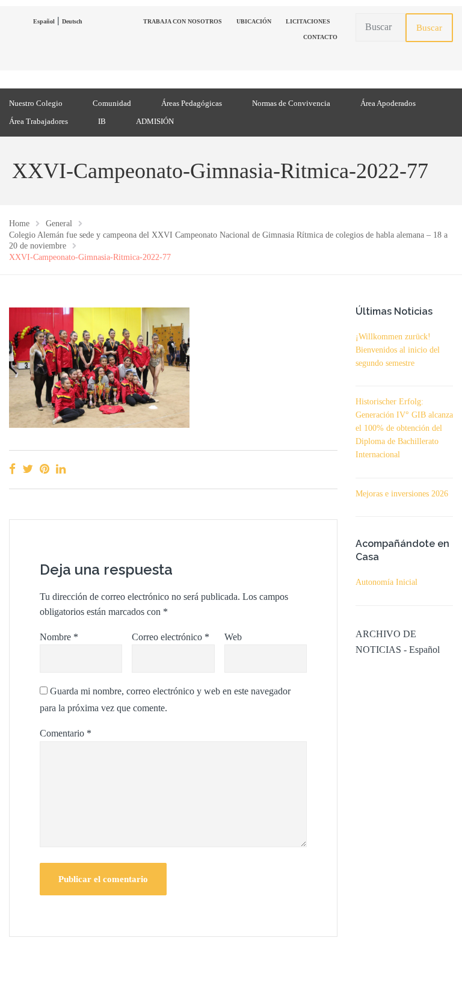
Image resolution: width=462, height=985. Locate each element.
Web (233, 637)
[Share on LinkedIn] (61, 469)
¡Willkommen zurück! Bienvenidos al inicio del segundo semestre (398, 350)
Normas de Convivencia (291, 103)
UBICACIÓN (253, 21)
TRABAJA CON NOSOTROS (182, 21)
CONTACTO (320, 37)
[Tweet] (27, 469)
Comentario (65, 733)
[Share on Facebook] (12, 469)
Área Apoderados (388, 103)
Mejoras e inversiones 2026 (402, 493)
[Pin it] (44, 469)
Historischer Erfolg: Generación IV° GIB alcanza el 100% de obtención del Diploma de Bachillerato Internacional (404, 428)
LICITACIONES (308, 21)
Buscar (429, 27)
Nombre (59, 637)
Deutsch (72, 21)
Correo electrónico (170, 637)
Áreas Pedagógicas (191, 103)
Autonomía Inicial (386, 582)
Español (44, 21)
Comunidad (112, 103)
